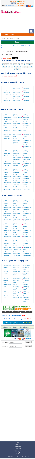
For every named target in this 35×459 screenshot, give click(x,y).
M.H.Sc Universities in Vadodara (27, 242)
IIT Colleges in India (7, 292)
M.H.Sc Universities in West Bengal (27, 188)
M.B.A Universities (26, 95)
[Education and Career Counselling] (17, 306)
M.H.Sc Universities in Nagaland (17, 170)
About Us (17, 444)
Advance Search (9, 35)
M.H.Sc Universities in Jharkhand (27, 146)
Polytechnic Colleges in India (26, 273)
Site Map (17, 452)
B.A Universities (8, 87)
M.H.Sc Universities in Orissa (27, 170)
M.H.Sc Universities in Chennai (7, 207)
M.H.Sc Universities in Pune (17, 213)
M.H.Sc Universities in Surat (27, 213)
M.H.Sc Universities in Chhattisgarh (7, 129)
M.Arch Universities (16, 95)
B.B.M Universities (7, 91)
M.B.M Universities (7, 99)
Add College (22, 1)
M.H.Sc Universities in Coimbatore (17, 219)
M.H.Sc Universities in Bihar (17, 123)
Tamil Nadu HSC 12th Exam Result (11, 315)
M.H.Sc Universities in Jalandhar (7, 242)
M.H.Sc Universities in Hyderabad (17, 207)
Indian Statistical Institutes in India (17, 296)
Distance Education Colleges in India (26, 287)
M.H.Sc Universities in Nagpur (17, 224)
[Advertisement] (7, 22)
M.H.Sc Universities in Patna (7, 230)
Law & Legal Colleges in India (16, 273)
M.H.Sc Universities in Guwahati (27, 230)
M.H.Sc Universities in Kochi (27, 247)
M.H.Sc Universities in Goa (17, 134)
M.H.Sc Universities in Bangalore (27, 207)
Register (22, 3)
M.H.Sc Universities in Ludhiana (27, 219)
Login (17, 3)
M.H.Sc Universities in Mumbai (7, 202)
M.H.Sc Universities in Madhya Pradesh (27, 164)
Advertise (13, 1)
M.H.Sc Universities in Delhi (27, 129)
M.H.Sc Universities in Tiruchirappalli (17, 247)
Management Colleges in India (26, 267)
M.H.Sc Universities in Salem (27, 236)
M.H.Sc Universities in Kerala (27, 152)
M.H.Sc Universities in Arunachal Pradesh (27, 116)
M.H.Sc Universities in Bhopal (27, 224)
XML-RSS (17, 454)
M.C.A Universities (26, 99)
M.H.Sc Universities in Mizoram (7, 170)
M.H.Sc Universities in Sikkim (7, 182)
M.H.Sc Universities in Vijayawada (17, 253)
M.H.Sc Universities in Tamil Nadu (17, 182)
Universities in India (11, 46)
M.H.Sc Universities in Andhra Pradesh (17, 115)
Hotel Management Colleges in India (16, 279)
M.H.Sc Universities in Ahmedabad (7, 213)
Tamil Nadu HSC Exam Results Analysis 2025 (14, 319)
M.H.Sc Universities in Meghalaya (7, 163)
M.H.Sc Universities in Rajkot (17, 236)
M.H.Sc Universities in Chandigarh (27, 123)
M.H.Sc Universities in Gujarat (27, 134)
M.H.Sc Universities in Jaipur (7, 219)
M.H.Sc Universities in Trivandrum (7, 236)
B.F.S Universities (26, 91)
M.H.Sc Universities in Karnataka (17, 152)
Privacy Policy (17, 448)
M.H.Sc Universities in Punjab (7, 176)
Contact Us (18, 446)
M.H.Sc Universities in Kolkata (27, 202)
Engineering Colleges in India (16, 267)
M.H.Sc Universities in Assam (7, 123)
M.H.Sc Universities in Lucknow (7, 224)
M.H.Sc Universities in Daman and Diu (17, 129)
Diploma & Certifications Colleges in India (26, 279)
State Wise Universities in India (12, 109)
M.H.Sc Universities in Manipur (17, 163)
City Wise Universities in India (11, 195)
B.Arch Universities (16, 87)
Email (4, 58)
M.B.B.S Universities (16, 99)
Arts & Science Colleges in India (7, 267)
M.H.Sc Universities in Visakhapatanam (8, 247)
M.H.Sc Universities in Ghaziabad (7, 253)
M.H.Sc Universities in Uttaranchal (7, 188)
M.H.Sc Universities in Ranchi (17, 230)
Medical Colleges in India (7, 273)
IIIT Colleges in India (27, 292)
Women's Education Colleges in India (16, 287)
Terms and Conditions (17, 450)
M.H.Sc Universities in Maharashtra (27, 157)
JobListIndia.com (9, 5)
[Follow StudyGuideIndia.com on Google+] (29, 5)
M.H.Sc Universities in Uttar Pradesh (17, 188)
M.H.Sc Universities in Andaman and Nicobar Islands (8, 116)
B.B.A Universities (26, 87)
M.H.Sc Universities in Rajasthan (27, 176)
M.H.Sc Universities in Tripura (27, 182)
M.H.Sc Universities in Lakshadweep (17, 157)
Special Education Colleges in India (26, 298)
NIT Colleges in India (8, 296)
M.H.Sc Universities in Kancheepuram (27, 253)
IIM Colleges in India (17, 292)
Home (2, 46)
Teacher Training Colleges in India (7, 279)
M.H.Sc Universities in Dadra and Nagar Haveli (7, 135)
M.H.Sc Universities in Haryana (27, 140)
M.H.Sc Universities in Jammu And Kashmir (7, 153)
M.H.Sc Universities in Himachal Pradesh (17, 141)
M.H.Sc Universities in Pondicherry (17, 176)
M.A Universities (8, 95)
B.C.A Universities (16, 91)
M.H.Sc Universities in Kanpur (17, 242)
